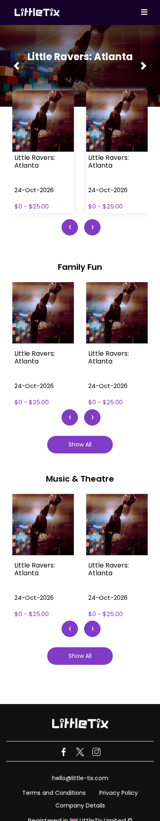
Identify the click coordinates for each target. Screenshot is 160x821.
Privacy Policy (118, 793)
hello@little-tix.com (80, 778)
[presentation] (70, 227)
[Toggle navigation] (144, 12)
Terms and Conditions (54, 793)
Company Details (80, 805)
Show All (80, 444)
